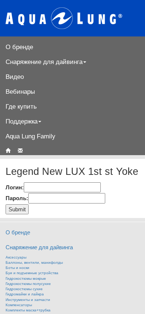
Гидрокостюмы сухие (24, 289)
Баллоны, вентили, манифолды (34, 262)
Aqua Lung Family (30, 136)
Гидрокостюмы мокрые (26, 278)
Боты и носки (17, 268)
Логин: (15, 187)
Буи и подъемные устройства (32, 273)
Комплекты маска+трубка (28, 310)
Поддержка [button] (22, 121)
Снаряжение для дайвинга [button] (44, 61)
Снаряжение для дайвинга (39, 247)
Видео (15, 76)
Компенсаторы (19, 305)
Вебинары (20, 91)
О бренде (19, 47)
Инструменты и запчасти (28, 300)
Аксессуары (16, 257)
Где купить (21, 106)
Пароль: (17, 198)
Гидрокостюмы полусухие (28, 284)
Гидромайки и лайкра (25, 294)
